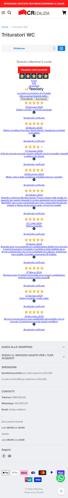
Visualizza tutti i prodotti (34, 69)
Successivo (41, 99)
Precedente (27, 99)
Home (5, 27)
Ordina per (19, 48)
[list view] (61, 48)
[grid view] (54, 48)
